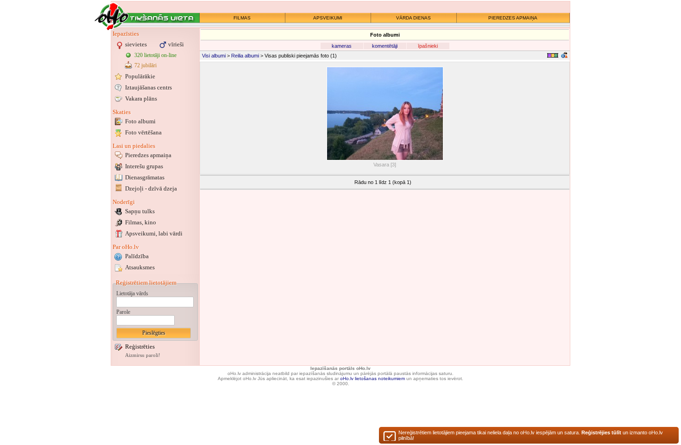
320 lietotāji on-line (155, 55)
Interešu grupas (144, 166)
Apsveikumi (154, 233)
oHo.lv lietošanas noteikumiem (372, 378)
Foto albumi (140, 121)
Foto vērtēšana (143, 132)
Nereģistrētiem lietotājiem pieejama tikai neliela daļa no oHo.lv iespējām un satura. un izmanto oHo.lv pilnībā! (530, 435)
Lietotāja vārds (132, 293)
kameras (342, 46)
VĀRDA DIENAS (413, 17)
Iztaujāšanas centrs (148, 87)
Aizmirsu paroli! (142, 355)
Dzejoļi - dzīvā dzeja (151, 188)
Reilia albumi (245, 55)
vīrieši (176, 44)
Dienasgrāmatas (144, 177)
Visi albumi (214, 55)
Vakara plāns (141, 98)
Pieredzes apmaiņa (148, 155)
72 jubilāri (145, 65)
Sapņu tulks (140, 211)
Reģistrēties (140, 346)
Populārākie (140, 76)
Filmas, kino (140, 222)
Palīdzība (137, 256)
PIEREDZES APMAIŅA (512, 17)
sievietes (136, 44)
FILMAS (242, 17)
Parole (123, 312)
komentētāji (384, 46)
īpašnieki (428, 46)
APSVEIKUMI (327, 17)
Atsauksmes (140, 267)
